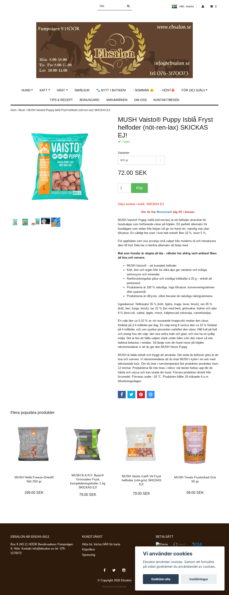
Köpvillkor (88, 549)
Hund (25, 90)
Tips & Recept (61, 100)
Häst (61, 90)
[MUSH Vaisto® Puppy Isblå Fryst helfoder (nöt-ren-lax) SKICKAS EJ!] (61, 166)
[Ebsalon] (114, 45)
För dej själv (193, 90)
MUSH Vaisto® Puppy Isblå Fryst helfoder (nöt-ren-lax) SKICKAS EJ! (69, 110)
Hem (15, 110)
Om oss (140, 100)
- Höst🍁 (167, 90)
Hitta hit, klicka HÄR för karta (101, 544)
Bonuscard (89, 100)
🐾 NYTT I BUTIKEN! (111, 90)
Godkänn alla (160, 579)
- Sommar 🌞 (143, 90)
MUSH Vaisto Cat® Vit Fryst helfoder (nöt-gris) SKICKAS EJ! (141, 480)
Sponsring (88, 554)
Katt (43, 90)
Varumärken (116, 100)
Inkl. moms (188, 6)
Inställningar (198, 579)
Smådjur (81, 90)
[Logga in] (204, 6)
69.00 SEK (195, 492)
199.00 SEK (34, 492)
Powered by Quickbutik (114, 586)
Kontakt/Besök (166, 100)
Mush (23, 110)
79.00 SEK (87, 495)
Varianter (123, 152)
